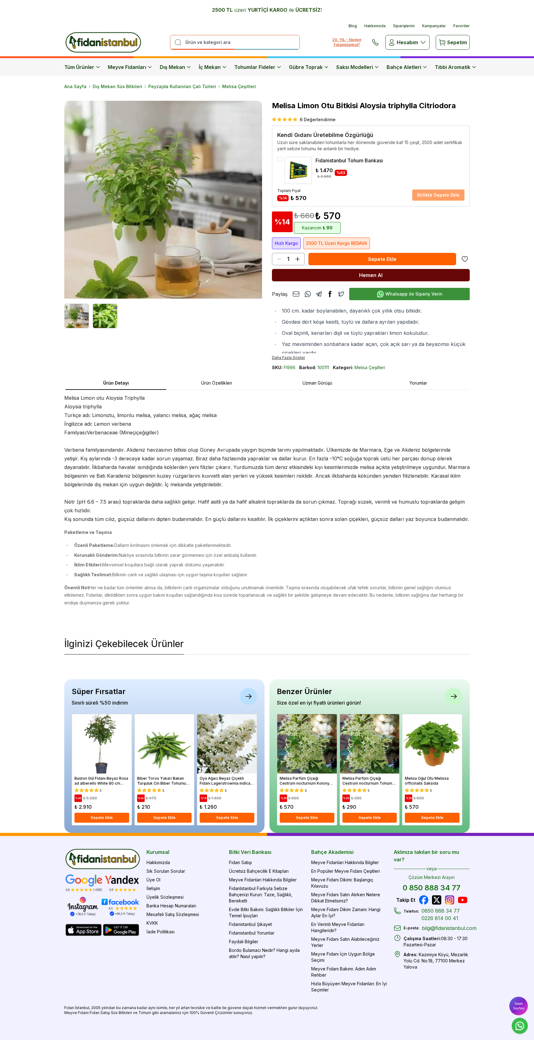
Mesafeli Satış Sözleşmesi (172, 914)
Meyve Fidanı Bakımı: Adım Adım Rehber (343, 972)
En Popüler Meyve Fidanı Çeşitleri (345, 871)
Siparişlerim (404, 25)
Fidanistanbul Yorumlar (251, 933)
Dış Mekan (172, 67)
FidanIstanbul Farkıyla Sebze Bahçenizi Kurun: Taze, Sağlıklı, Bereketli (260, 894)
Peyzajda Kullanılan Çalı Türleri (182, 86)
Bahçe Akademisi (332, 852)
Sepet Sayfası (518, 1006)
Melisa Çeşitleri (239, 86)
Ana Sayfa (75, 86)
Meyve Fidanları (127, 67)
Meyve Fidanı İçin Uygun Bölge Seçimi (343, 957)
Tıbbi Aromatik (452, 67)
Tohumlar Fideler (254, 67)
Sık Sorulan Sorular (165, 871)
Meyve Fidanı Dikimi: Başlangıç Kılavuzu (342, 883)
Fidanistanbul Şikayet (250, 924)
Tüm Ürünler (79, 67)
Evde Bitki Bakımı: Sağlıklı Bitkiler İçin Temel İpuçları (266, 912)
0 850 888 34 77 (431, 887)
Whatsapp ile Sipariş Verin (414, 293)
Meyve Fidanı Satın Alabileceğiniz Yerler (345, 942)
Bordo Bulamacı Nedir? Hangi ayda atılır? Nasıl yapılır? (264, 953)
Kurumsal (157, 852)
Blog (353, 25)
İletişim (153, 888)
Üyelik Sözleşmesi (165, 897)
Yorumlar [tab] (418, 383)
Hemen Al (371, 275)
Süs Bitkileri (121, 1012)
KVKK (152, 923)
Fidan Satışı (240, 862)
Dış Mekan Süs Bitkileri (117, 86)
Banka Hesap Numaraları (171, 905)
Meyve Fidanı (76, 1012)
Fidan (69, 1007)
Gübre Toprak (306, 67)
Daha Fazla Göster (288, 357)
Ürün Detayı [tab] (116, 383)
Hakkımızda (375, 25)
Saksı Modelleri (354, 67)
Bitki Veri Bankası (250, 852)
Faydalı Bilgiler (243, 941)
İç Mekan (210, 67)
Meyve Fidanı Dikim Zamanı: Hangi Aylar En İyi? (345, 912)
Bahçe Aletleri (404, 67)
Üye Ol (153, 879)
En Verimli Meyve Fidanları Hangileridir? (337, 927)
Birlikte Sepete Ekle (438, 195)
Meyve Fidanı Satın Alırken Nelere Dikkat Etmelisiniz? (345, 897)
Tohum (144, 1012)
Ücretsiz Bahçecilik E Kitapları (259, 871)
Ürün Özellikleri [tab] (216, 383)
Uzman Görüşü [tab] (317, 383)
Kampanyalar (434, 25)
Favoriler (461, 25)
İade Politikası (160, 931)
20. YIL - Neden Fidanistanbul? (346, 42)
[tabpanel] (267, 507)
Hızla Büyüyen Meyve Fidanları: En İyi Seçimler (349, 986)
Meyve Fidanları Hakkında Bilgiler (263, 879)
